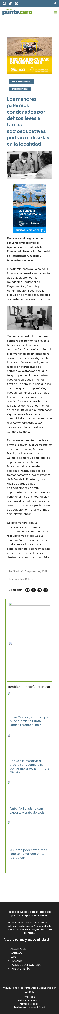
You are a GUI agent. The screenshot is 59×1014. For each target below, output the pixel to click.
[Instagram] (16, 3)
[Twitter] (10, 3)
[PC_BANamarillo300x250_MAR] (29, 55)
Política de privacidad (29, 1000)
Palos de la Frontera (21, 81)
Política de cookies (29, 1004)
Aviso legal (29, 997)
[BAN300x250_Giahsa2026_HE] (29, 619)
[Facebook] (4, 3)
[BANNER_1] (29, 658)
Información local (20, 89)
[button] (55, 3)
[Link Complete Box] (29, 711)
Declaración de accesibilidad (29, 1007)
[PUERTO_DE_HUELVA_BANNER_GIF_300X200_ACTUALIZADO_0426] (29, 208)
